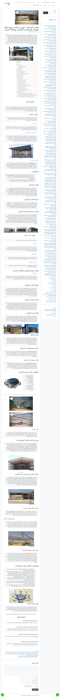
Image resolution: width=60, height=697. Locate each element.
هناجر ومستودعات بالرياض (21, 79)
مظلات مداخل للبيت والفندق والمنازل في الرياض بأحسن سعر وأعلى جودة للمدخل (50, 247)
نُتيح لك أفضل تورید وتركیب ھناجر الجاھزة (25, 85)
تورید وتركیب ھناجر (22, 87)
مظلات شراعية (53, 279)
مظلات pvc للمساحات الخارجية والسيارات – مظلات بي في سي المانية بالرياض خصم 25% (49, 166)
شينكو (30, 2)
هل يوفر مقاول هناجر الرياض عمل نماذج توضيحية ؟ (27, 96)
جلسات (16, 2)
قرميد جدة (54, 286)
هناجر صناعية (22, 83)
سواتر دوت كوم (53, 2)
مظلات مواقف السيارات (52, 282)
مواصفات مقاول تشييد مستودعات (23, 89)
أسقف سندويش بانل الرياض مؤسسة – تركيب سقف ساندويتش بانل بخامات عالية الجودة (49, 262)
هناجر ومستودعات (36, 654)
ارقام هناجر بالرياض (20, 75)
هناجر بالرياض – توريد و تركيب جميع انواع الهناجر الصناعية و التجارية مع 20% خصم (50, 187)
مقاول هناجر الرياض (34, 652)
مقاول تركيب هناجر (21, 72)
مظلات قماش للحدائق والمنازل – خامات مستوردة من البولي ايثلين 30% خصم (49, 170)
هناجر (38, 2)
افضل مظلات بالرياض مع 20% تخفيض (49, 101)
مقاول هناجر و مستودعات (22, 66)
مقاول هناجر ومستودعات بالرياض (11, 652)
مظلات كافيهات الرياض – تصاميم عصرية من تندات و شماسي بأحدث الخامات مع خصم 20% (50, 197)
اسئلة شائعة (19, 92)
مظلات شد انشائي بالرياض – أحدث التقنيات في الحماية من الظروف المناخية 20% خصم (50, 208)
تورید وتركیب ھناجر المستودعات (22, 84)
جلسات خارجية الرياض (52, 298)
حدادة (34, 2)
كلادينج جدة (54, 281)
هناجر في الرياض (20, 77)
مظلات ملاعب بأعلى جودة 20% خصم (50, 123)
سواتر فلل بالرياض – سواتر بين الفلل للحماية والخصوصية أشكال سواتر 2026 (50, 174)
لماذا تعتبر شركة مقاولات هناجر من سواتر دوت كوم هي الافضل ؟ (28, 94)
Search (55, 10)
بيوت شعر (53, 5)
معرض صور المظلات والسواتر (37, 5)
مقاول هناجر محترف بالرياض (21, 652)
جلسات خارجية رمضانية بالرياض (51, 292)
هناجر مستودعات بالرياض (8, 653)
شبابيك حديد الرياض (53, 287)
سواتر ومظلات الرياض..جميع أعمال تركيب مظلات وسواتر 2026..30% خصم (50, 310)
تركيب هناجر (29, 651)
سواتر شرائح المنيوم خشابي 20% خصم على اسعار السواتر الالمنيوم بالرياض (50, 115)
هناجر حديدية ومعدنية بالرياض (22, 71)
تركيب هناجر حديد (19, 651)
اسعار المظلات (53, 284)
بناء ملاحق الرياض (53, 276)
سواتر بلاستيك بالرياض (52, 278)
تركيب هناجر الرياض (25, 651)
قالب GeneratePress (24, 695)
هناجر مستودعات (14, 653)
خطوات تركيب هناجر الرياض (22, 82)
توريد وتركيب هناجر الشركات (23, 88)
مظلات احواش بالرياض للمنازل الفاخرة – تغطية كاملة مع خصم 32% (28, 655)
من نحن (55, 316)
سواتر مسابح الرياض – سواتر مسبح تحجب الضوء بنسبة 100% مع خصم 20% (50, 193)
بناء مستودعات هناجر (34, 651)
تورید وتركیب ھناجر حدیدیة (23, 86)
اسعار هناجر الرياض (20, 76)
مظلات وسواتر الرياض (45, 2)
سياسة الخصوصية (53, 313)
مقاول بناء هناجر (21, 65)
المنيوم (20, 2)
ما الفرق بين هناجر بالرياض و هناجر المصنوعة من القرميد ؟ (28, 95)
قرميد (49, 5)
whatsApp (2, 694)
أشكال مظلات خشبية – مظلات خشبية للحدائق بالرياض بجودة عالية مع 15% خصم (50, 157)
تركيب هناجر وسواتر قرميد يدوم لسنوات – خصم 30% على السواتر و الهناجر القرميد (50, 212)
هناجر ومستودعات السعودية (29, 654)
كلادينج (45, 5)
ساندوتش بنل (18, 140)
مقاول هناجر (19, 64)
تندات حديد (54, 289)
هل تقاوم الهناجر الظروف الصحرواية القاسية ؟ (25, 93)
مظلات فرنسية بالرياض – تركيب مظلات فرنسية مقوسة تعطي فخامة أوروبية (50, 143)
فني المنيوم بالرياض (53, 290)
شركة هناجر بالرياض (21, 70)
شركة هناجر (14, 651)
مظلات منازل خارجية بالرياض (51, 300)
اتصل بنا (55, 307)
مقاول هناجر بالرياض (28, 652)
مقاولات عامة (25, 2)
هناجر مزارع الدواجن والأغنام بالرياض (23, 73)
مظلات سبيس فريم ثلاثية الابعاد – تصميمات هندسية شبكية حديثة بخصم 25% (50, 201)
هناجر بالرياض (20, 69)
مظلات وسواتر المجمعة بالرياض (51, 301)
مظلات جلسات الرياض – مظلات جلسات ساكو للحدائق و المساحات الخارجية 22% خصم (50, 147)
